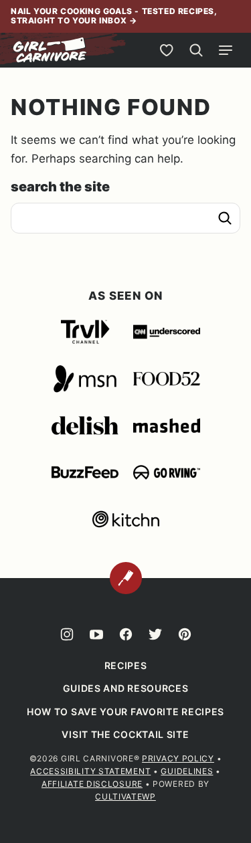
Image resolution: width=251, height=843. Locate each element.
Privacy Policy (178, 758)
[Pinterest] (184, 634)
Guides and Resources (126, 688)
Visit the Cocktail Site (125, 734)
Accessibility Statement (90, 771)
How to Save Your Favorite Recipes (125, 711)
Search (225, 218)
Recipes (125, 665)
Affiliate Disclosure (92, 784)
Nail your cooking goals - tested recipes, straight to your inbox (114, 15)
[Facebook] (126, 634)
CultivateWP (125, 796)
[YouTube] (96, 634)
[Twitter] (155, 634)
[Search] (196, 50)
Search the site (60, 187)
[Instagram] (67, 634)
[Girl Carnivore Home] (50, 50)
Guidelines (187, 771)
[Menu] (225, 50)
